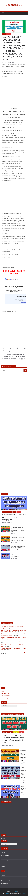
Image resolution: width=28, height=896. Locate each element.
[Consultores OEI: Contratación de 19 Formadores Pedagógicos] (14, 503)
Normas (3, 863)
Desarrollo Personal (7, 511)
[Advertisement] (14, 93)
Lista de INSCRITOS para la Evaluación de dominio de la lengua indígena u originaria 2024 (17, 529)
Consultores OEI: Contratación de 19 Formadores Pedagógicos (14, 517)
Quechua (3, 852)
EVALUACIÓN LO (5, 732)
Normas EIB (16, 732)
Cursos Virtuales (5, 861)
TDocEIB (12, 62)
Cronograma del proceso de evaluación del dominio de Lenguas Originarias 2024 (17, 539)
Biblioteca (3, 858)
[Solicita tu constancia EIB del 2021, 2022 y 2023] (5, 556)
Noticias (8, 33)
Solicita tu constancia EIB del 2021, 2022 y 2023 (17, 555)
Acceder (3, 691)
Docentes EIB (14, 5)
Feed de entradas (5, 693)
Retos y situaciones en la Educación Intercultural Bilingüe (13, 652)
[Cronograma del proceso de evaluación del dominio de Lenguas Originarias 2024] (5, 540)
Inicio (4, 33)
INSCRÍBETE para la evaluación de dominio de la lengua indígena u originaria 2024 (18, 548)
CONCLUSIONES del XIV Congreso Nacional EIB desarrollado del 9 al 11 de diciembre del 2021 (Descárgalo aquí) (14, 349)
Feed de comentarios (5, 695)
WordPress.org (4, 698)
